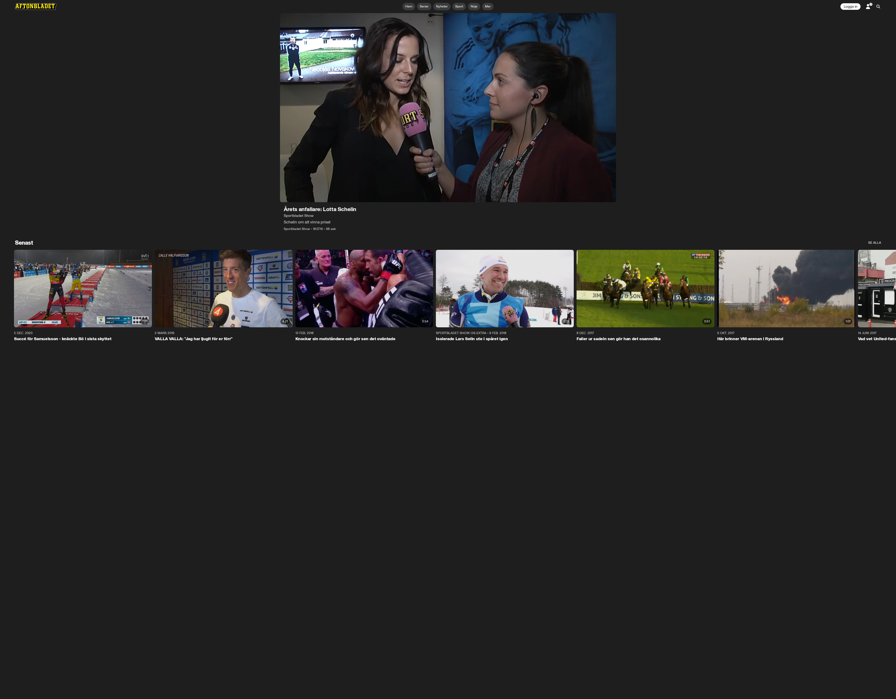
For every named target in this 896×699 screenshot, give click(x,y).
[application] (448, 107)
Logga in (850, 6)
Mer (488, 6)
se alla (874, 243)
